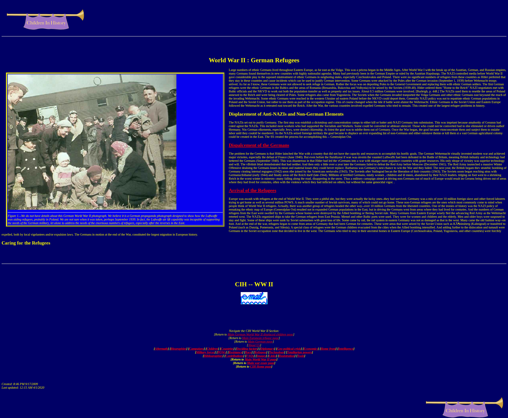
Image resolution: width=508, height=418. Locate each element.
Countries (227, 348)
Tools (300, 356)
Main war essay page (260, 363)
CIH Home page (260, 366)
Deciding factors (247, 348)
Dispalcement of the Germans (259, 145)
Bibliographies (213, 356)
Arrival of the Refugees (252, 190)
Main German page (260, 341)
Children (212, 348)
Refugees (260, 352)
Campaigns (196, 348)
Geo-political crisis (289, 348)
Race (248, 352)
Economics (311, 348)
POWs (221, 352)
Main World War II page (260, 359)
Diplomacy (267, 348)
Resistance (235, 352)
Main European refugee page (260, 338)
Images (261, 356)
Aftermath (161, 348)
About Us (254, 345)
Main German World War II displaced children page (260, 334)
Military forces (205, 352)
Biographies (178, 348)
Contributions (234, 356)
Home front (328, 348)
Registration (286, 356)
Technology (276, 352)
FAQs (250, 356)
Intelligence (345, 348)
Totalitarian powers (299, 352)
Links (272, 356)
